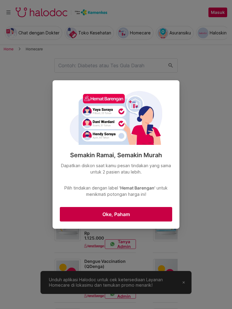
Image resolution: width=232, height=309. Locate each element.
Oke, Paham (116, 214)
